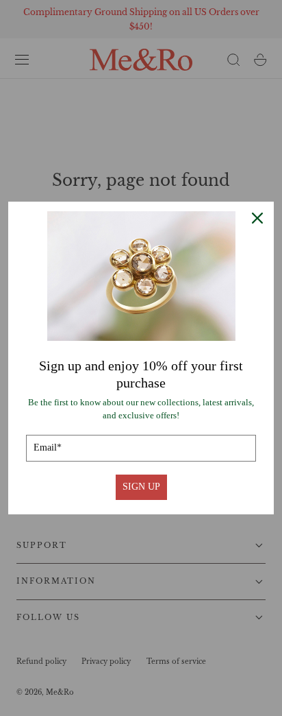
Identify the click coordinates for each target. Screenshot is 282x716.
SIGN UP (141, 486)
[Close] (257, 218)
